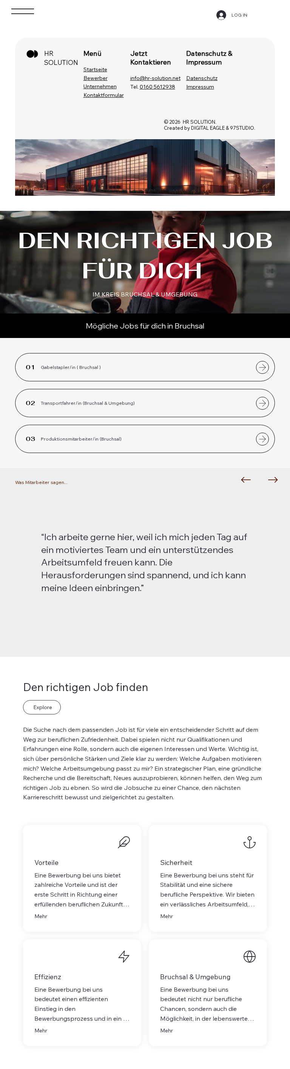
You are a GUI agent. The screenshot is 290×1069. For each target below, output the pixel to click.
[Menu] (22, 11)
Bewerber (95, 78)
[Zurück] (245, 479)
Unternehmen (100, 86)
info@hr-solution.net (155, 78)
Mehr (40, 916)
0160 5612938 (157, 86)
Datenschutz (202, 78)
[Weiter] (273, 479)
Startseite (95, 69)
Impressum (200, 86)
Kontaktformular (103, 95)
